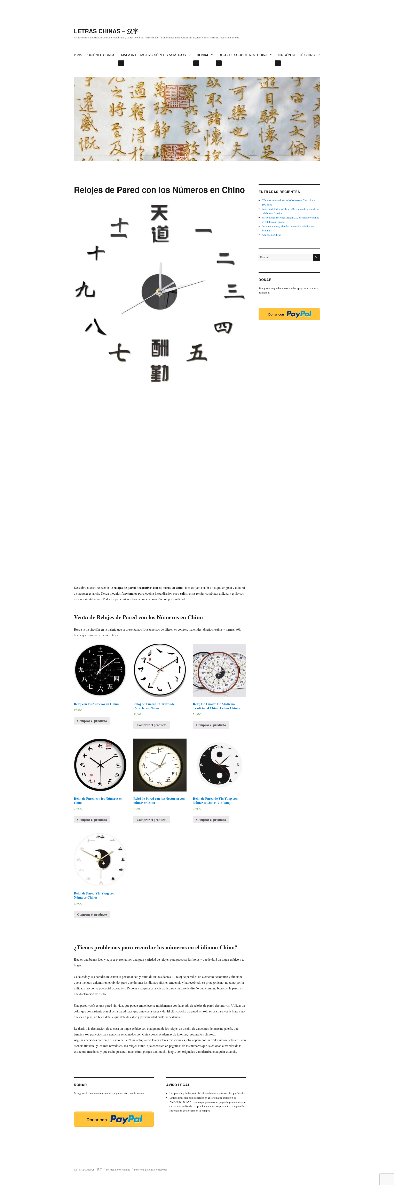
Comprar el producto (92, 720)
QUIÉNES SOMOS (101, 54)
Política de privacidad (118, 1169)
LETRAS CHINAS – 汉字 (106, 31)
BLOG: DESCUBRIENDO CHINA (243, 54)
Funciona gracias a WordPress (150, 1169)
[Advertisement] (160, 488)
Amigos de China (271, 235)
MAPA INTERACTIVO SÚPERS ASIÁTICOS (153, 54)
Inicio (78, 54)
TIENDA (202, 54)
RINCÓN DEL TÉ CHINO (296, 54)
